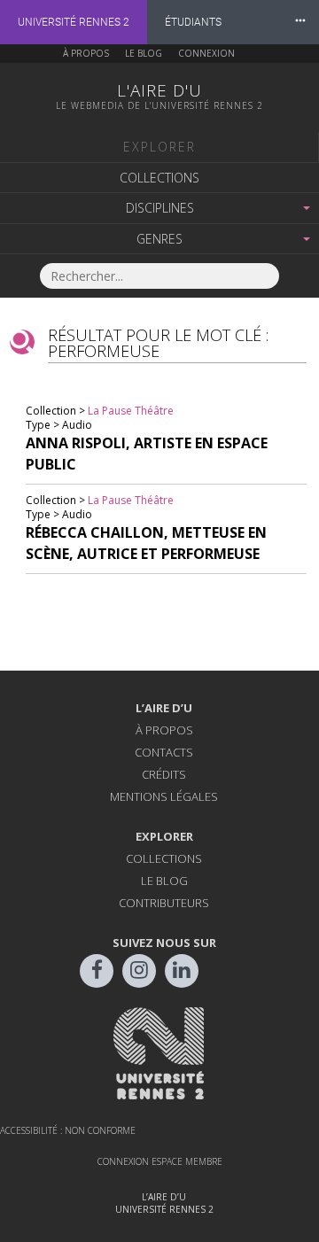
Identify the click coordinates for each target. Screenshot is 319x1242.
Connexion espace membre (159, 1161)
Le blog (143, 53)
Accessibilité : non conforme (68, 1130)
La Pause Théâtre (131, 410)
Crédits (164, 774)
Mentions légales (164, 796)
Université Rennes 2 (73, 22)
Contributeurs (164, 903)
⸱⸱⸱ (300, 22)
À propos (86, 53)
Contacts (164, 752)
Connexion (206, 53)
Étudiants (193, 22)
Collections (159, 177)
